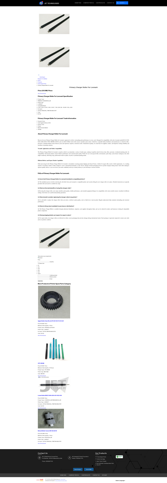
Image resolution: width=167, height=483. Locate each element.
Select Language (120, 480)
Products (40, 82)
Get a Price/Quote (42, 93)
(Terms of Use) (62, 479)
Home (39, 80)
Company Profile (88, 2)
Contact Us (110, 2)
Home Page (78, 2)
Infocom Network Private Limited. (61, 480)
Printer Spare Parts (42, 83)
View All (98, 464)
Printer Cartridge (100, 459)
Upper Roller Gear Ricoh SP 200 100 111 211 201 (51, 321)
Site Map (104, 475)
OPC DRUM (41, 363)
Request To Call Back (42, 78)
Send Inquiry (42, 77)
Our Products (100, 2)
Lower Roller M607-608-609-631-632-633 (50, 395)
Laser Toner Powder (101, 461)
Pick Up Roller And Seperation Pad (105, 463)
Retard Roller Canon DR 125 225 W (47, 430)
